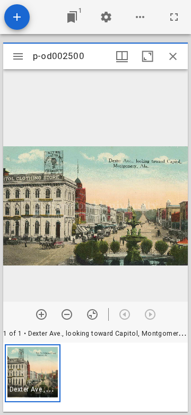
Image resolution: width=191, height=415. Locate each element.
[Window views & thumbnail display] (122, 56)
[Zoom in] (41, 314)
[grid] (95, 377)
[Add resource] (17, 17)
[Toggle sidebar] (18, 56)
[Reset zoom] (92, 314)
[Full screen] (174, 17)
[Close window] (173, 56)
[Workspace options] (140, 17)
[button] (32, 373)
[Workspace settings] (106, 17)
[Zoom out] (67, 314)
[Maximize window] (147, 56)
